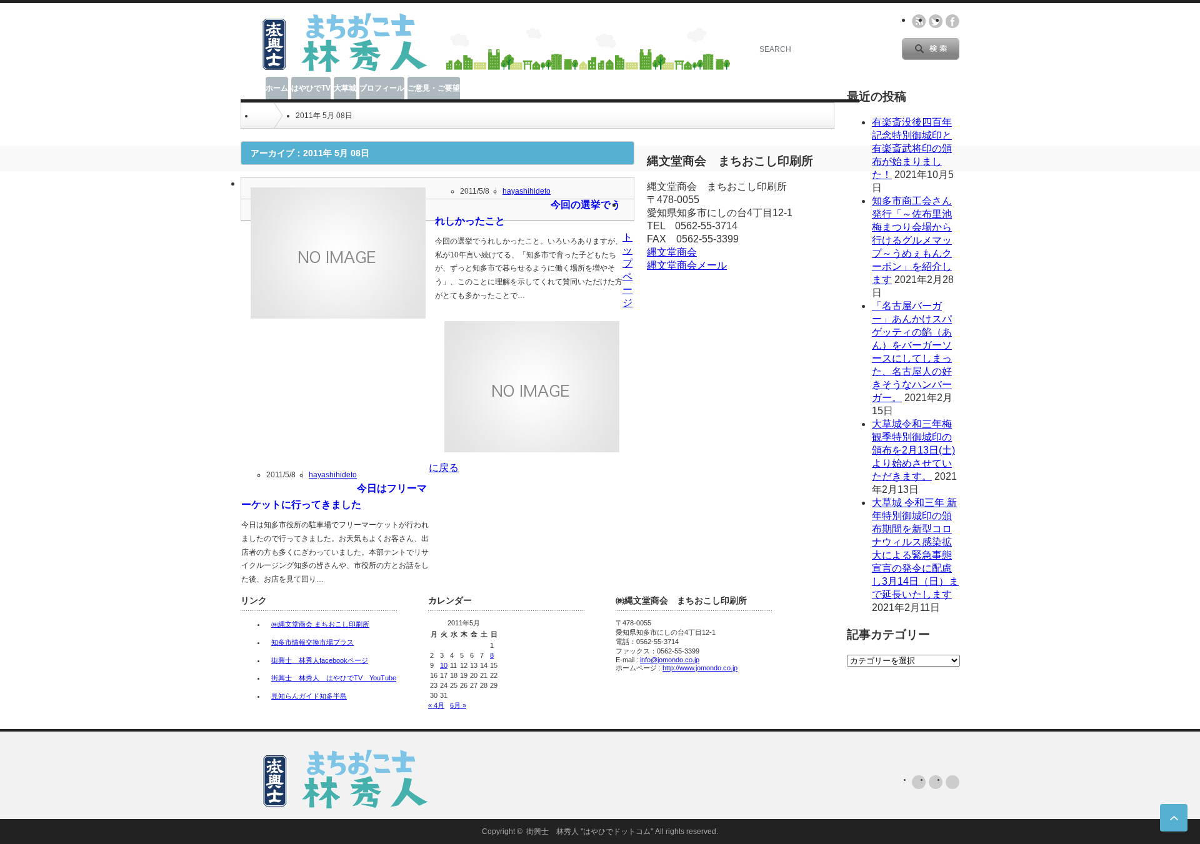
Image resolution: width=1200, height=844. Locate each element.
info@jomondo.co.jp (669, 659)
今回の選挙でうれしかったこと (528, 212)
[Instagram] (952, 782)
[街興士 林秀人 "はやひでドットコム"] (338, 69)
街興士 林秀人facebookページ (319, 660)
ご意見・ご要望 (434, 88)
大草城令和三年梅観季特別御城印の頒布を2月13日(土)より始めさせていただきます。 (913, 450)
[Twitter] (919, 782)
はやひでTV (311, 88)
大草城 (345, 88)
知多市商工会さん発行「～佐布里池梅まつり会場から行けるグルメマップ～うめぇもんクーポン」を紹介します (912, 240)
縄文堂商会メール (687, 265)
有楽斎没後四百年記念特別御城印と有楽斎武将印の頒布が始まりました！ (912, 148)
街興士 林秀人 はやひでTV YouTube (333, 678)
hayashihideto (526, 191)
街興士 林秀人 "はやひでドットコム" (589, 831)
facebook (952, 21)
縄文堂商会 (672, 252)
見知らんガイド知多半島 (309, 696)
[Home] (259, 115)
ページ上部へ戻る (1174, 818)
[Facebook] (935, 782)
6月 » (458, 705)
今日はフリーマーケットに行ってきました (334, 496)
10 (444, 665)
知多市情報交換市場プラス (312, 642)
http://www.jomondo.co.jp (700, 668)
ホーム (277, 88)
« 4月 (436, 705)
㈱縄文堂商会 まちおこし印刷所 (320, 624)
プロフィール (381, 88)
